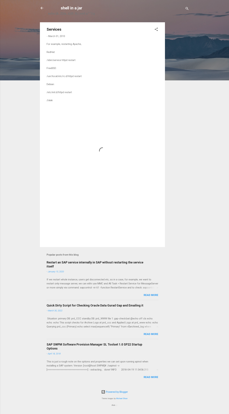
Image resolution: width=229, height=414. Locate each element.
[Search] (187, 9)
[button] (156, 29)
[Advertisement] (178, 72)
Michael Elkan (122, 398)
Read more (151, 295)
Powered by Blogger (116, 391)
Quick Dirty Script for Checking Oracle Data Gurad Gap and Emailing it (95, 305)
